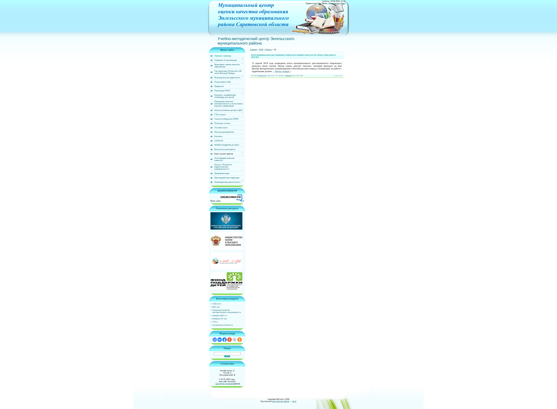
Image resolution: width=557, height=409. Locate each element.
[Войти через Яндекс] (229, 339)
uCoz (294, 401)
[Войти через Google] (234, 339)
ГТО (214, 322)
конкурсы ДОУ (218, 316)
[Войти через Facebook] (224, 339)
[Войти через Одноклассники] (239, 339)
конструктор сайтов (280, 401)
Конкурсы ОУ (218, 319)
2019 (261, 49)
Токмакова (288, 75)
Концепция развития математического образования (225, 311)
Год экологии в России (222, 325)
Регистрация (334, 3)
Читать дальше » (283, 71)
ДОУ (214, 307)
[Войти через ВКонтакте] (219, 339)
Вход (343, 3)
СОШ (215, 304)
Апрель (268, 49)
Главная (253, 49)
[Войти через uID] (215, 339)
